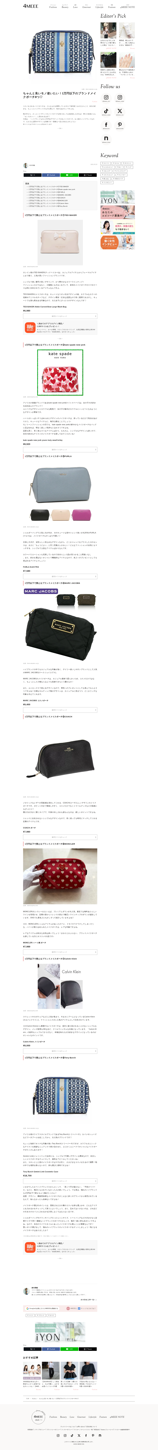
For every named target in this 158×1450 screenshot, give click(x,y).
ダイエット (128, 163)
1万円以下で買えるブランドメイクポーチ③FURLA (47, 192)
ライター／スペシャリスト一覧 (83, 1429)
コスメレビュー (108, 175)
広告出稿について (91, 1426)
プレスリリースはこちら (67, 1426)
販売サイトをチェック (59, 316)
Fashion (53, 1417)
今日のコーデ (119, 178)
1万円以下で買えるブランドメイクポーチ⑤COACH (47, 198)
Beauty (63, 1417)
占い (120, 167)
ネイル (117, 163)
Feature (103, 1417)
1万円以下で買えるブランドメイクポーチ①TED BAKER (49, 186)
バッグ (129, 167)
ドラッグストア (121, 171)
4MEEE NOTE (117, 1417)
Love (72, 1417)
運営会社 (97, 1429)
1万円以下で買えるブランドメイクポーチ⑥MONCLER (48, 200)
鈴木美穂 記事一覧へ (88, 1300)
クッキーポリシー (67, 1429)
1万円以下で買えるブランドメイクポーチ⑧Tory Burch (48, 206)
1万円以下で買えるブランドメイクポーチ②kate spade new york (52, 189)
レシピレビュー (108, 167)
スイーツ (106, 163)
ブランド (41, 1315)
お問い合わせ (81, 1426)
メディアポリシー (39, 1429)
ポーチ (52, 1315)
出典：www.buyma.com (30, 266)
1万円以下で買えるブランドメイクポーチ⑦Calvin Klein (48, 203)
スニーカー (122, 175)
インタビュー (108, 182)
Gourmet (81, 1417)
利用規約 (30, 1429)
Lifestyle (93, 1417)
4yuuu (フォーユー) (107, 1429)
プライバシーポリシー (53, 1429)
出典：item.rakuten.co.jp (89, 89)
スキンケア (107, 171)
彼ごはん (106, 178)
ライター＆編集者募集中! (122, 1429)
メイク (31, 1315)
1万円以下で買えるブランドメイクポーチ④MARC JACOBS (50, 195)
